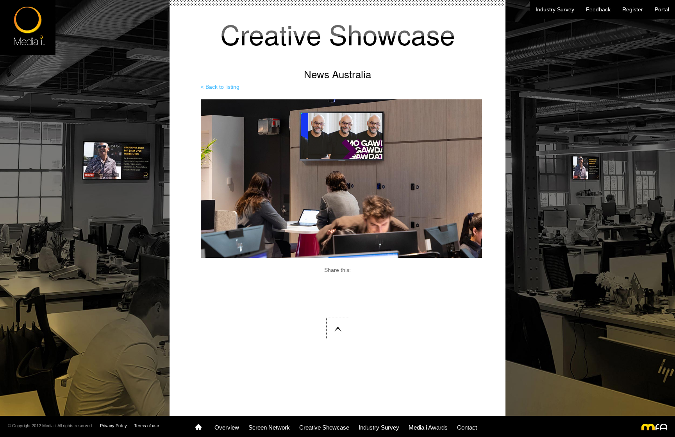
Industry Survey (555, 9)
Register (632, 9)
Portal (662, 9)
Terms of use (146, 425)
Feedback (598, 9)
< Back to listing (220, 87)
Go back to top (337, 328)
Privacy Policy (113, 425)
